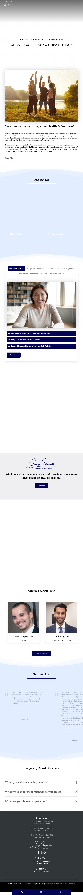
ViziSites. (51, 883)
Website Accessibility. (69, 883)
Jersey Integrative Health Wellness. (22, 883)
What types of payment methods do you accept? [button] (34, 791)
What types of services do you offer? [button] (26, 782)
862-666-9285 (44, 872)
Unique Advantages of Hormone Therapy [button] (25, 339)
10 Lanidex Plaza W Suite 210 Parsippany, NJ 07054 (41, 836)
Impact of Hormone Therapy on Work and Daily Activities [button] (31, 346)
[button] (79, 4)
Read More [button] (10, 158)
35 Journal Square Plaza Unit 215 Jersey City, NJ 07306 (41, 822)
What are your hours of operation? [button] (26, 801)
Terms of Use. (58, 883)
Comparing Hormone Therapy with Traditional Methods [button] (30, 333)
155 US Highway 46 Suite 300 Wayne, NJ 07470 (41, 829)
